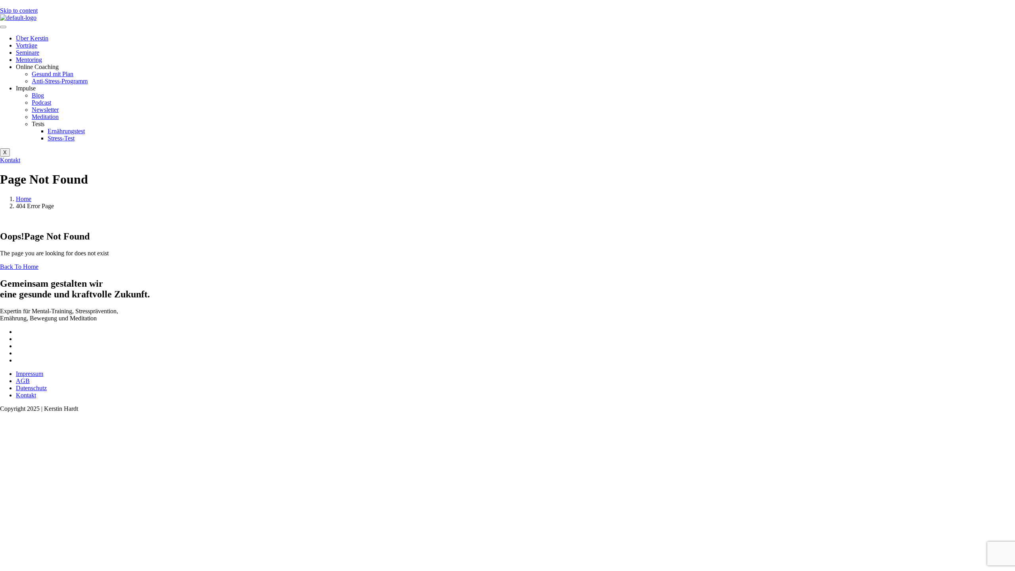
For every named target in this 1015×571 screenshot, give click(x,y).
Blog (38, 95)
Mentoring (29, 59)
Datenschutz (31, 388)
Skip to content (19, 10)
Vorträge (26, 45)
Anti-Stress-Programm (60, 81)
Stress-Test (61, 138)
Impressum (29, 373)
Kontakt (26, 395)
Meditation (45, 116)
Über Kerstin (32, 38)
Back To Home (19, 266)
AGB (23, 380)
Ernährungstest (66, 131)
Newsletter (45, 109)
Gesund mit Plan (52, 74)
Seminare (27, 52)
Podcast (41, 102)
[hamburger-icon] (3, 27)
